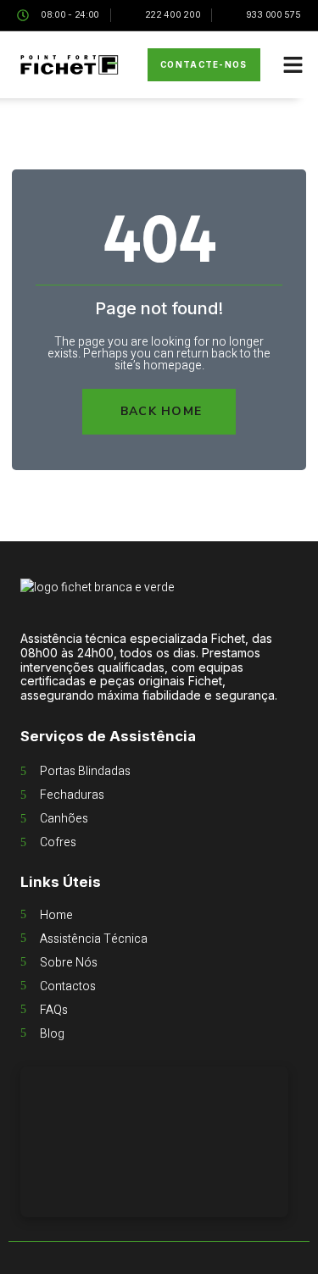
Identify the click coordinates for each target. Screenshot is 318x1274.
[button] (293, 65)
